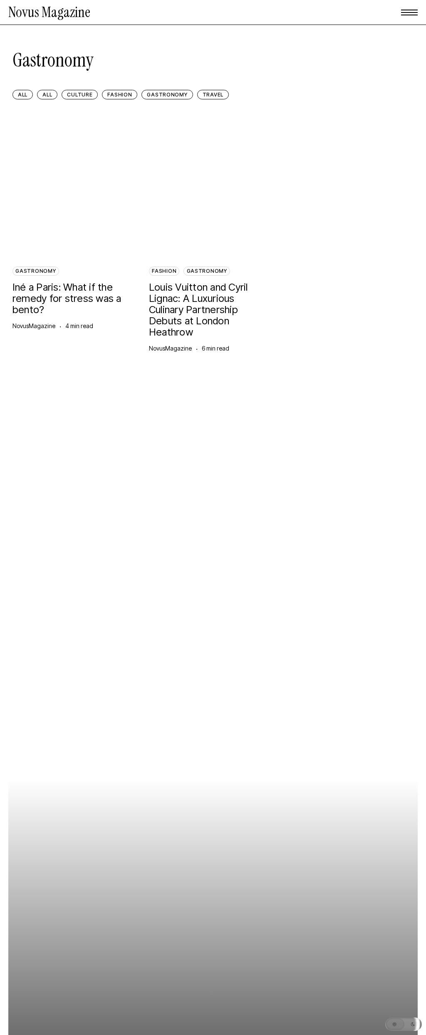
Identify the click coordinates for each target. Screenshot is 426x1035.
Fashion (164, 271)
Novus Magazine (49, 12)
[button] (409, 12)
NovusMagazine (33, 325)
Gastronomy (35, 271)
